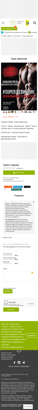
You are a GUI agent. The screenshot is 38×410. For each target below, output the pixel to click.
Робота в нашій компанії (8, 355)
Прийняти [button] (31, 335)
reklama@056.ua (6, 376)
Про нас (11, 366)
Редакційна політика (14, 406)
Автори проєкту (24, 366)
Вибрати (9, 291)
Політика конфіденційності (9, 404)
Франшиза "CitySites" (7, 357)
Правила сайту (22, 404)
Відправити (11, 309)
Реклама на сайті (6, 353)
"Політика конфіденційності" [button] (12, 347)
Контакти (17, 366)
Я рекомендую (20, 172)
